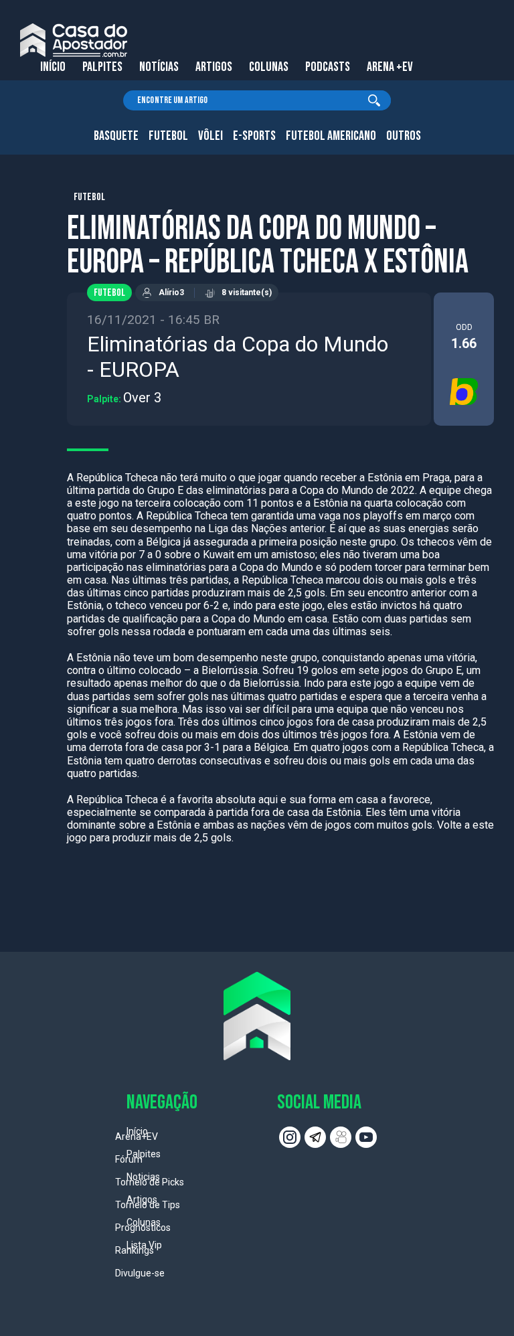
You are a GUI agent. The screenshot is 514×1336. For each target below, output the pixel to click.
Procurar (374, 100)
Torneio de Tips (147, 1204)
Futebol (168, 136)
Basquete (116, 136)
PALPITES (102, 67)
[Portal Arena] (73, 40)
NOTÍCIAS (159, 67)
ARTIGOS (213, 67)
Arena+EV (136, 1136)
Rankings (134, 1250)
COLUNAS (268, 67)
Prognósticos (143, 1227)
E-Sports (254, 136)
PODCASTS (327, 67)
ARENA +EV (390, 67)
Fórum (129, 1159)
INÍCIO (53, 67)
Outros (403, 136)
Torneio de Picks (149, 1182)
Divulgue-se (140, 1273)
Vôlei (210, 136)
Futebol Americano (331, 136)
